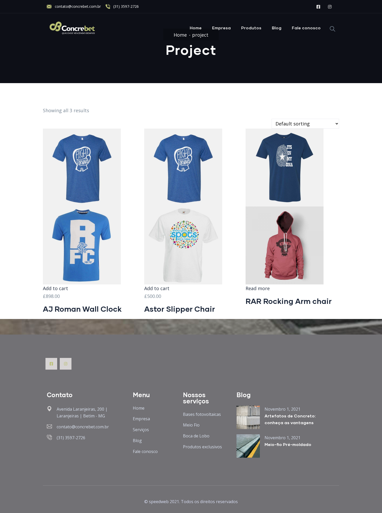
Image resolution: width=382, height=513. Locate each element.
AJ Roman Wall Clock (82, 308)
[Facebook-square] (51, 364)
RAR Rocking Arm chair (289, 300)
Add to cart (55, 288)
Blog (276, 27)
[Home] (72, 27)
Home (196, 27)
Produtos (251, 27)
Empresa (221, 27)
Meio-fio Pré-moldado (288, 444)
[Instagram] (65, 364)
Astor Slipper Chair (179, 308)
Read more (258, 288)
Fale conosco (306, 27)
